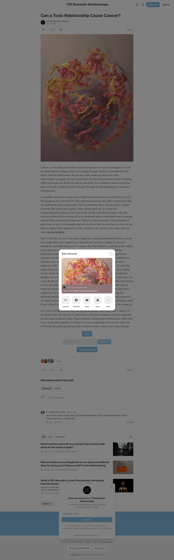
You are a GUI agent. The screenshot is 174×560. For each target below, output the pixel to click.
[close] (111, 253)
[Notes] (98, 300)
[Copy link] (66, 300)
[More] (108, 300)
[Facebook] (76, 300)
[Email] (87, 300)
